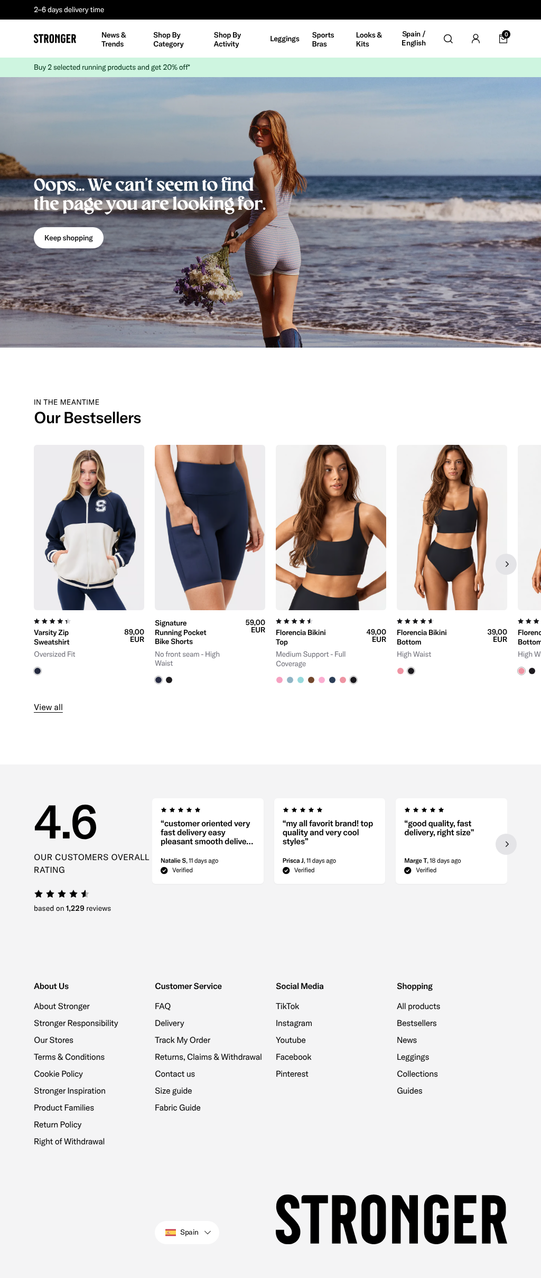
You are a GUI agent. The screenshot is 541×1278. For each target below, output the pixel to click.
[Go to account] (475, 38)
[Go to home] (55, 38)
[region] (270, 565)
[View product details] (89, 642)
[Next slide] (506, 564)
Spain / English (414, 39)
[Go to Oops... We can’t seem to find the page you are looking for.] (270, 212)
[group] (89, 565)
